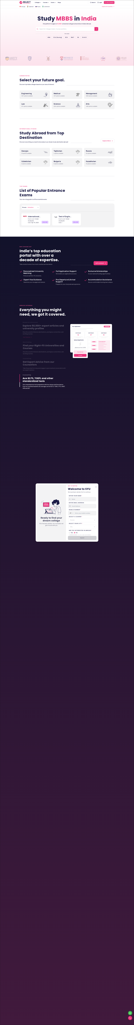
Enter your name (75, 495)
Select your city (75, 523)
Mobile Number (74, 509)
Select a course (75, 516)
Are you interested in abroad (80, 530)
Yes (72, 533)
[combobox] (69, 513)
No (77, 533)
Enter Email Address (76, 502)
